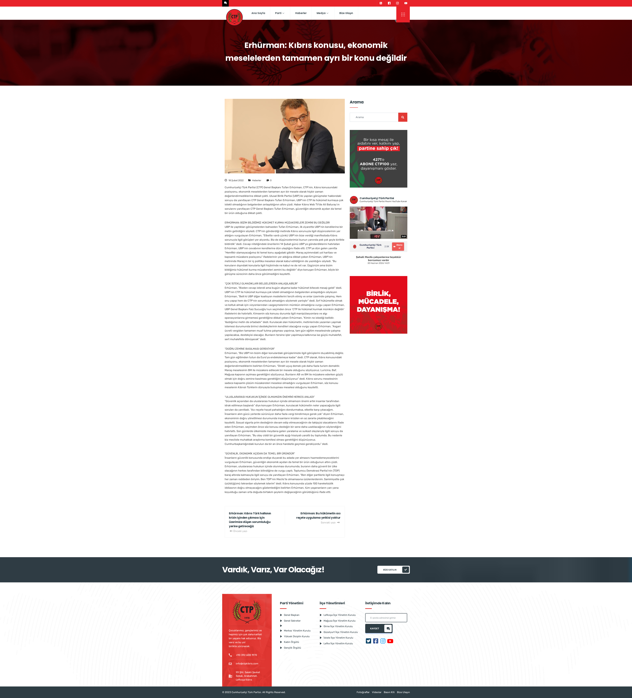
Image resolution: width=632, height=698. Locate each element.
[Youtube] (406, 3)
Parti (278, 13)
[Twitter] (381, 3)
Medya (321, 13)
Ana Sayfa (258, 13)
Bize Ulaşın (346, 13)
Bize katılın (389, 570)
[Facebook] (389, 3)
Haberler (301, 13)
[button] (403, 14)
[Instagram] (397, 3)
